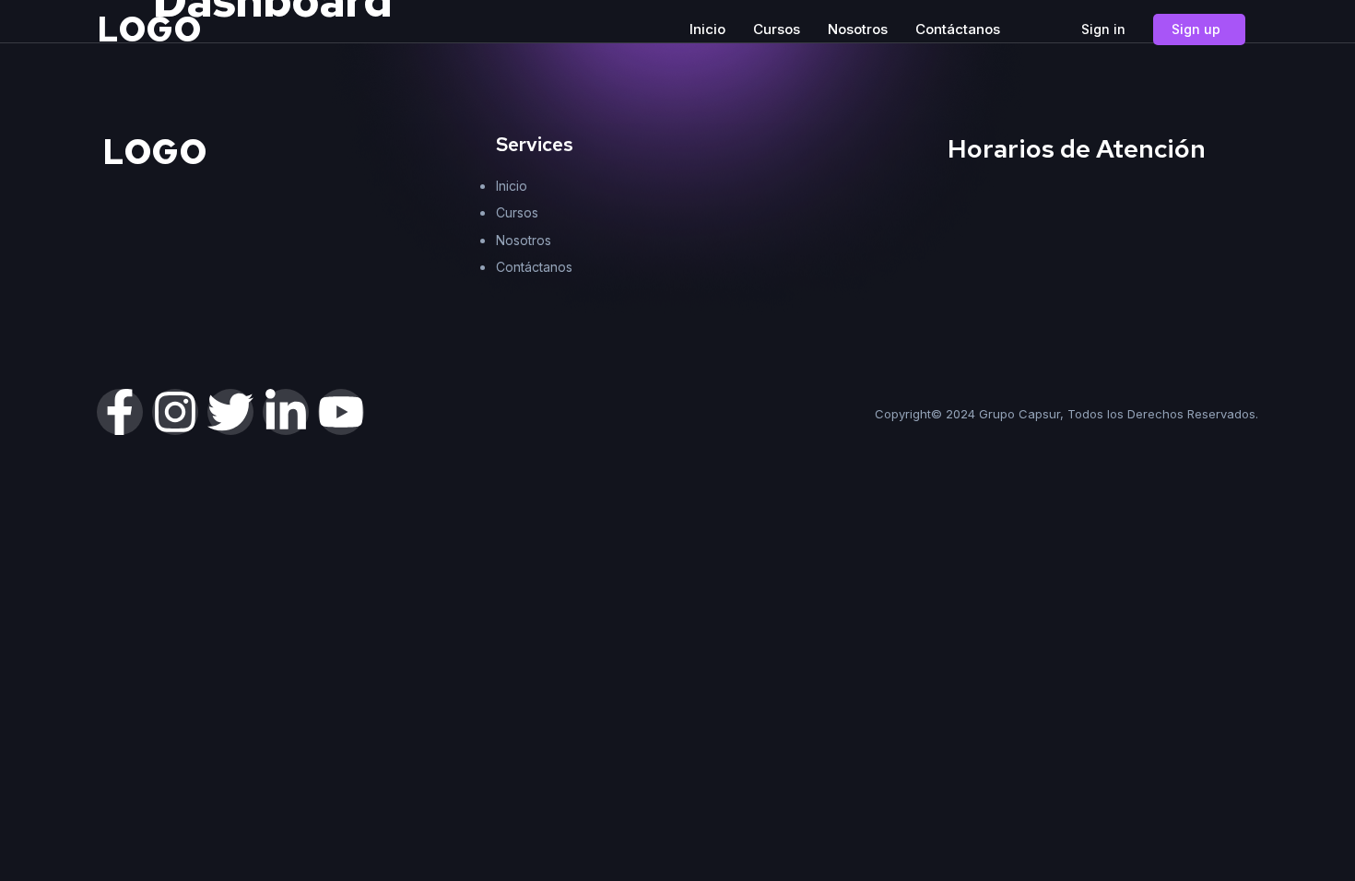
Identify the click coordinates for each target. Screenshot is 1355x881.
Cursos (776, 29)
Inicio (707, 29)
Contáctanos (957, 29)
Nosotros (858, 29)
